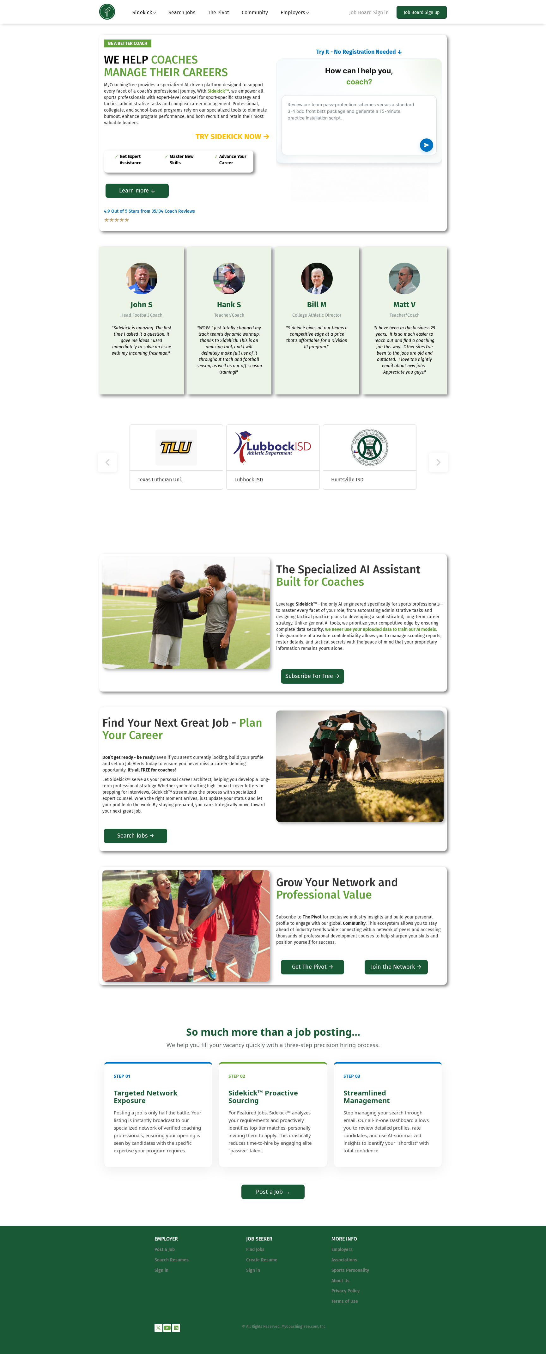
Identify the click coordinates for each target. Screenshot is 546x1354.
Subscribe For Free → (312, 676)
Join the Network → (396, 966)
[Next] (438, 462)
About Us (340, 1281)
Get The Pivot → (312, 966)
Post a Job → (273, 1191)
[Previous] (107, 462)
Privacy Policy (345, 1291)
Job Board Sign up (422, 12)
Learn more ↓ (137, 190)
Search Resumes (172, 1260)
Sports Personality (350, 1270)
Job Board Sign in (369, 12)
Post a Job (165, 1249)
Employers (342, 1249)
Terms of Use (344, 1301)
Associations (344, 1260)
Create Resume (261, 1260)
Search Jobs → (135, 835)
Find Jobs (255, 1249)
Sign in (161, 1270)
